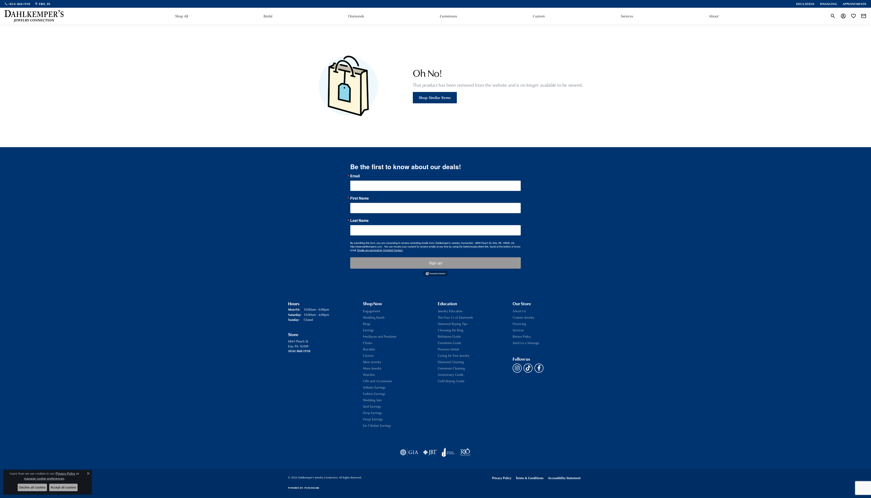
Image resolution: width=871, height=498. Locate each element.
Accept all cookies (63, 487)
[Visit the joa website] (448, 452)
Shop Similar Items (435, 97)
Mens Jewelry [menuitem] (372, 368)
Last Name (359, 220)
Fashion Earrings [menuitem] (374, 393)
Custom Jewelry (523, 317)
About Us (519, 311)
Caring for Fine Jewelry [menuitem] (454, 355)
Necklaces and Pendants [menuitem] (379, 336)
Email (355, 176)
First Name (359, 198)
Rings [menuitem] (366, 323)
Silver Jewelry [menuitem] (372, 361)
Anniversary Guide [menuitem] (450, 374)
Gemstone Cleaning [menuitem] (451, 368)
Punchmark (311, 487)
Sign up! (435, 262)
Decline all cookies (32, 487)
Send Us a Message (526, 342)
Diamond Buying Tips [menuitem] (452, 323)
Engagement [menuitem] (371, 311)
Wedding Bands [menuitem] (373, 317)
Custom (539, 16)
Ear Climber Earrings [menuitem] (377, 425)
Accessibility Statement (564, 478)
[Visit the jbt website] (430, 452)
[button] (833, 16)
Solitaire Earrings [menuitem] (374, 387)
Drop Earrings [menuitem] (372, 412)
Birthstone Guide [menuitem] (449, 336)
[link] (17, 4)
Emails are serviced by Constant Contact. (380, 250)
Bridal (268, 16)
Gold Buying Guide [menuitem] (451, 381)
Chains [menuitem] (367, 342)
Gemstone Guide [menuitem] (449, 342)
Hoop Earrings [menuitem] (373, 419)
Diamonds (356, 16)
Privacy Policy (501, 478)
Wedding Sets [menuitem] (372, 400)
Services (627, 16)
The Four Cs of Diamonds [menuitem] (455, 317)
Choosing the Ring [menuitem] (450, 330)
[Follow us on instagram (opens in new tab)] (517, 368)
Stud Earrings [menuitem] (372, 406)
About (714, 16)
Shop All (181, 16)
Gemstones (448, 16)
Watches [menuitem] (368, 374)
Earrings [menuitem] (368, 330)
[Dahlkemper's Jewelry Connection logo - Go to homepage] (34, 16)
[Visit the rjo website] (465, 452)
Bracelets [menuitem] (369, 349)
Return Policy (522, 336)
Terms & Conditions (529, 478)
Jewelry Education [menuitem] (450, 311)
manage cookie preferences (44, 478)
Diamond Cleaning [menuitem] (451, 361)
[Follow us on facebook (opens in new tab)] (538, 368)
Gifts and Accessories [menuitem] (377, 381)
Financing (519, 323)
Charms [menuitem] (368, 355)
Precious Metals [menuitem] (448, 349)
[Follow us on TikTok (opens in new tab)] (528, 368)
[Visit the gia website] (409, 452)
